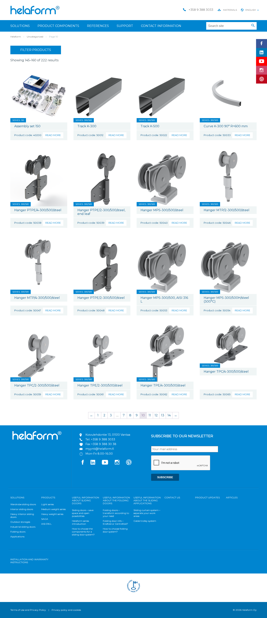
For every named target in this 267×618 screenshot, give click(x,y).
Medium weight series (53, 509)
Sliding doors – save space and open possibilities (82, 513)
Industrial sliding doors (22, 526)
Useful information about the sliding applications (147, 500)
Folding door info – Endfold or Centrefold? (115, 522)
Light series (47, 504)
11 (150, 415)
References (98, 26)
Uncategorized (35, 36)
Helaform (35, 10)
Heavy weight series (52, 514)
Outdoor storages (20, 521)
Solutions (20, 26)
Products (48, 497)
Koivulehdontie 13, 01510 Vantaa (107, 434)
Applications (17, 536)
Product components (58, 26)
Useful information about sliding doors (85, 500)
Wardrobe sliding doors (23, 504)
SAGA (44, 518)
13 (162, 415)
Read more (53, 135)
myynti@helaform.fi (99, 449)
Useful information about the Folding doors (116, 500)
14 (169, 415)
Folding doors (17, 531)
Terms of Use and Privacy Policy (28, 609)
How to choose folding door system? (115, 530)
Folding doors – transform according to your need (116, 513)
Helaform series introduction (80, 522)
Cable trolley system (145, 520)
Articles (231, 497)
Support (125, 26)
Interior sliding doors (21, 509)
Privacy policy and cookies (66, 609)
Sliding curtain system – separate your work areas (147, 513)
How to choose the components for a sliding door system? (83, 531)
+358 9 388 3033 (103, 439)
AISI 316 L (46, 523)
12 (156, 415)
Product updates (207, 497)
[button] (253, 25)
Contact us (172, 497)
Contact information (161, 26)
